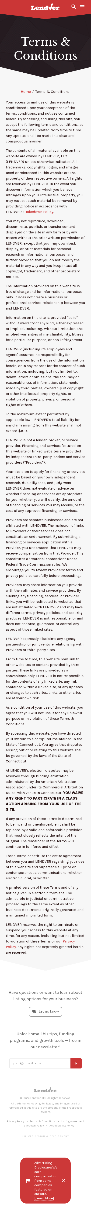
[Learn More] (44, 1198)
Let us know (49, 1011)
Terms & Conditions (43, 1121)
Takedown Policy (39, 212)
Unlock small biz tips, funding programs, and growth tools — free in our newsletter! (45, 1040)
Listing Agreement (72, 1121)
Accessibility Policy (61, 1125)
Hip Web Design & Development (45, 1136)
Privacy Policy (15, 1121)
